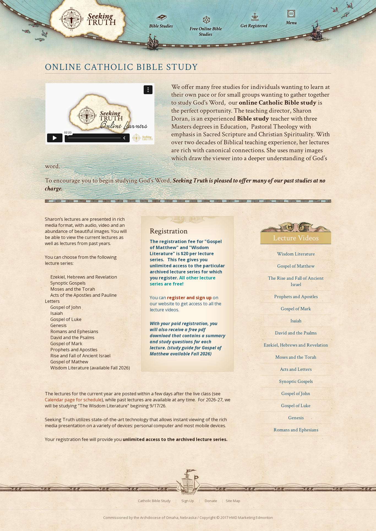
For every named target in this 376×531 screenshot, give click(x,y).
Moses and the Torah (295, 357)
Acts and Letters (296, 369)
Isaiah (295, 321)
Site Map (233, 500)
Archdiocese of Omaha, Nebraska (168, 517)
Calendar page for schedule (73, 400)
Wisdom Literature (296, 254)
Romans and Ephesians (296, 430)
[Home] (87, 16)
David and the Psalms (296, 333)
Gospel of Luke (295, 405)
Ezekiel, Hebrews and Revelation (296, 345)
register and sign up (189, 298)
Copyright (208, 517)
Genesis (296, 418)
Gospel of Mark (296, 309)
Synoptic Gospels (296, 381)
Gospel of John (295, 393)
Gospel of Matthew (296, 266)
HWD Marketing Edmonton (251, 517)
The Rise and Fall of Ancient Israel (296, 281)
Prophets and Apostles (296, 296)
